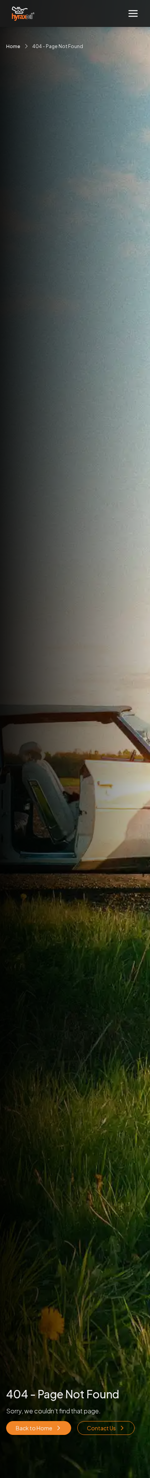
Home (13, 46)
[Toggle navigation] (133, 13)
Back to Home (34, 1428)
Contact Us (101, 1428)
